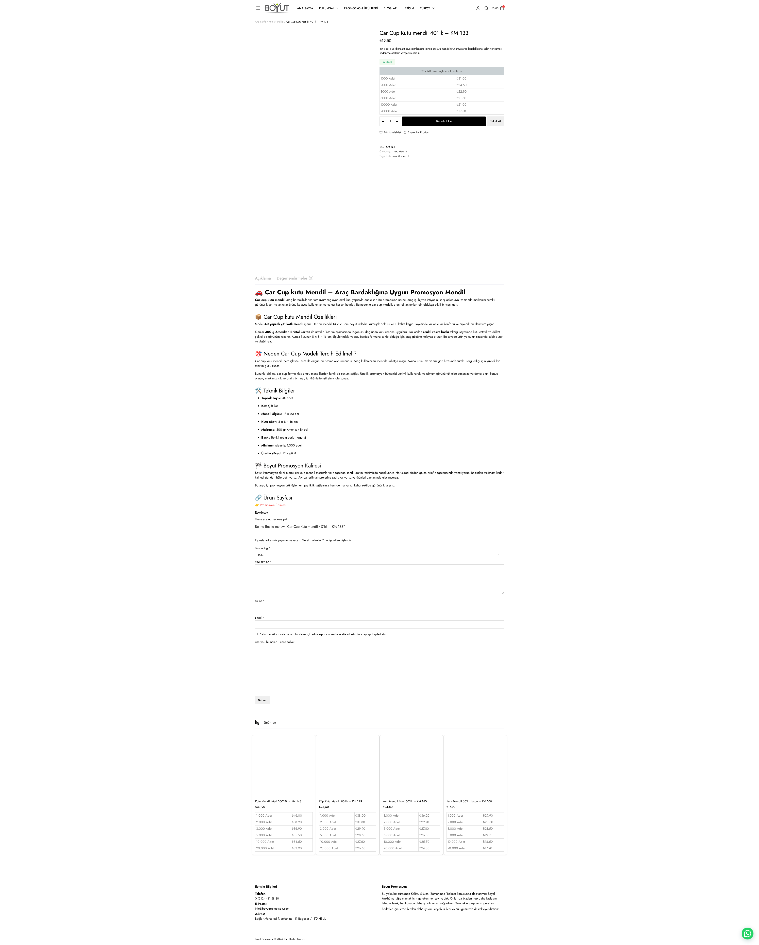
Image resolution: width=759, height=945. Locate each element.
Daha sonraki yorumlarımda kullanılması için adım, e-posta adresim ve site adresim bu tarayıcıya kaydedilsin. (323, 634)
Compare (309, 760)
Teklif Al (495, 121)
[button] (747, 933)
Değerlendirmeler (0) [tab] (295, 278)
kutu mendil (393, 156)
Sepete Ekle (444, 121)
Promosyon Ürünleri (361, 8)
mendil (405, 156)
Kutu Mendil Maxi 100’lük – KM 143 (278, 801)
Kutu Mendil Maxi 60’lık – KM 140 (405, 801)
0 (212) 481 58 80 (267, 898)
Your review (263, 562)
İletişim (408, 8)
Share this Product (418, 132)
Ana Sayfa (305, 8)
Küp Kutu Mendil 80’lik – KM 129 (340, 801)
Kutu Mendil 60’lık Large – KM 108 (469, 801)
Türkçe (425, 8)
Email (259, 618)
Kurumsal (326, 8)
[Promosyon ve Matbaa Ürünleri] (277, 8)
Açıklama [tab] (263, 278)
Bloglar (390, 8)
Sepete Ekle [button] (309, 768)
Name (259, 601)
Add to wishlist (392, 132)
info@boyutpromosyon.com (272, 908)
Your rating (262, 548)
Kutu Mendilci (276, 22)
